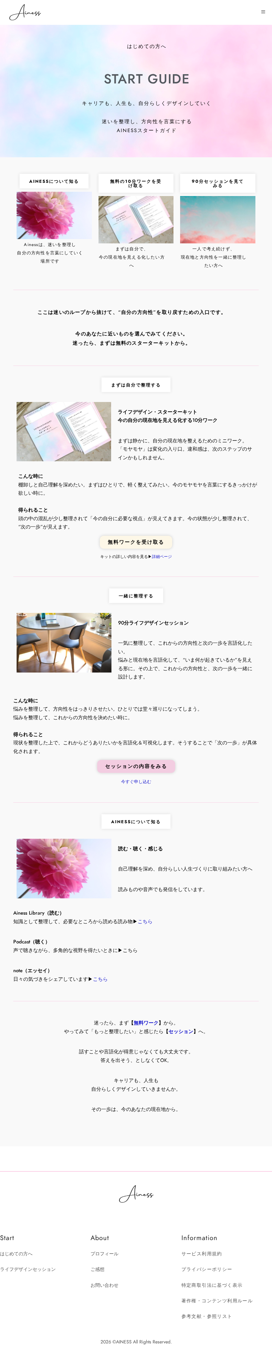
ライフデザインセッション (28, 1269)
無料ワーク (146, 1023)
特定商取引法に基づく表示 (212, 1285)
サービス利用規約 (201, 1254)
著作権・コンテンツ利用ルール (217, 1301)
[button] (136, 384)
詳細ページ (162, 556)
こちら (145, 921)
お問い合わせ (104, 1285)
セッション (181, 1031)
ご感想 (97, 1269)
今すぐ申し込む (136, 782)
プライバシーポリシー (207, 1269)
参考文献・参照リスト (207, 1316)
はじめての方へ (16, 1254)
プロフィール (104, 1254)
